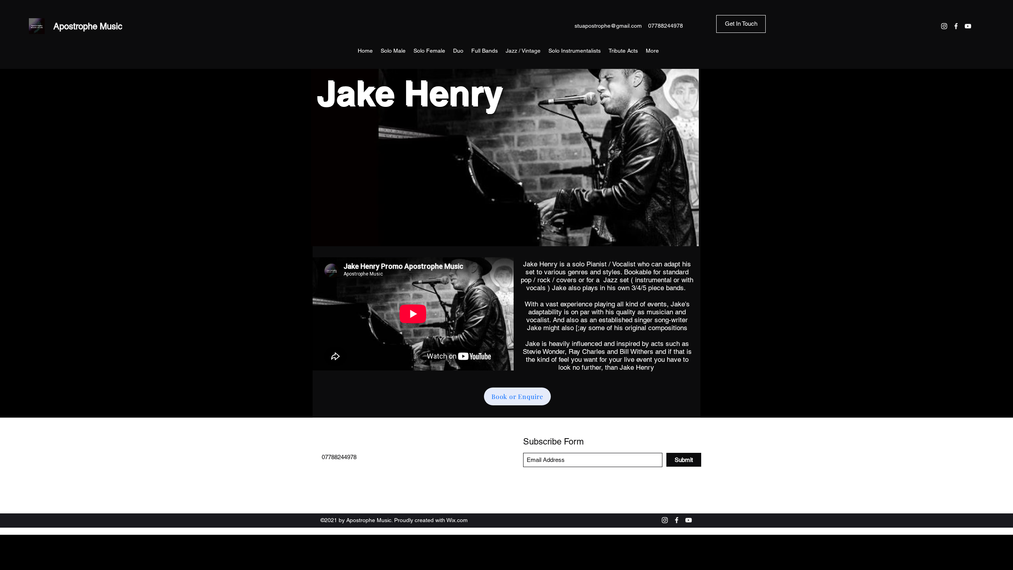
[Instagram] (944, 26)
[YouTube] (968, 26)
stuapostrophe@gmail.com (608, 26)
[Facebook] (956, 26)
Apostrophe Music (87, 26)
